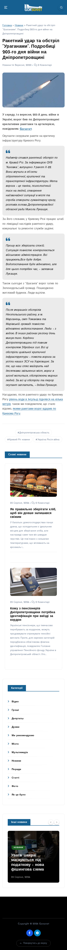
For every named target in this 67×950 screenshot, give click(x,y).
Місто (15, 744)
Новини (19, 25)
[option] (33, 857)
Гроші (15, 710)
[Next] (56, 822)
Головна (7, 25)
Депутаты (18, 718)
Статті (15, 778)
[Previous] (50, 822)
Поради (16, 769)
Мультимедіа (20, 752)
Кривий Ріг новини (19, 439)
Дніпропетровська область (34, 432)
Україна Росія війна (48, 439)
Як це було (18, 795)
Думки (15, 727)
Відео (15, 701)
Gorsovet (26, 129)
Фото (15, 786)
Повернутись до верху (35, 943)
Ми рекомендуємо (23, 735)
